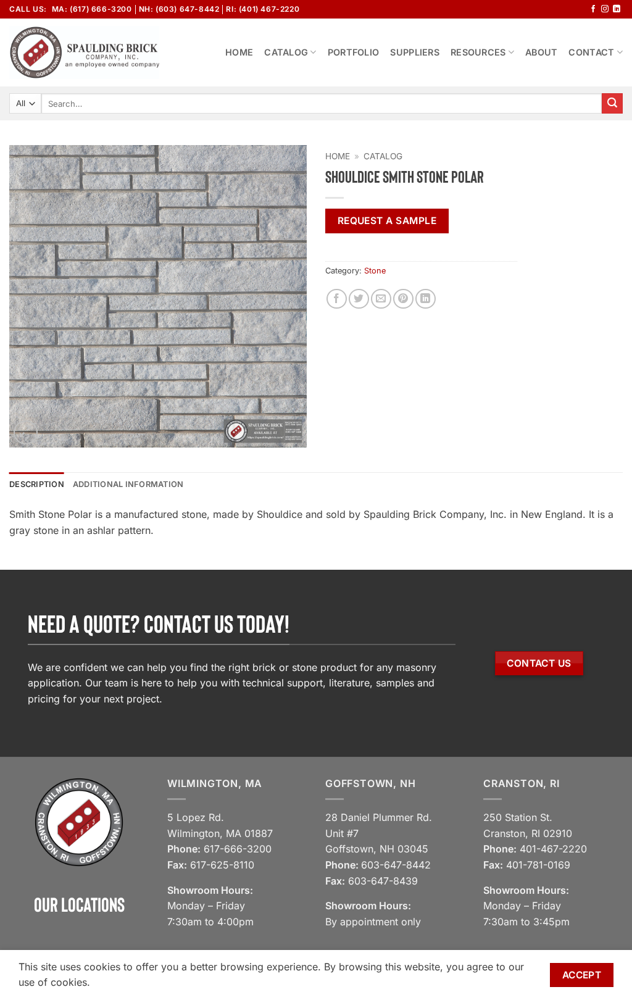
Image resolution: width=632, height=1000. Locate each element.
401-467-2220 (553, 849)
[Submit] (612, 103)
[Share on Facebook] (336, 299)
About (541, 52)
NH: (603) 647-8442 (179, 9)
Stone (375, 270)
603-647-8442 (396, 865)
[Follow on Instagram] (605, 9)
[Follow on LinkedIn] (616, 9)
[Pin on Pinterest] (403, 299)
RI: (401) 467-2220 (262, 9)
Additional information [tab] (128, 484)
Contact (591, 52)
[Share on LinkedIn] (425, 299)
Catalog (286, 52)
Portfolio (354, 52)
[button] (26, 432)
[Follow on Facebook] (593, 9)
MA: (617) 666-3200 (92, 9)
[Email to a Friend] (381, 299)
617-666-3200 (238, 849)
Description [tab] (36, 484)
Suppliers (414, 52)
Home (239, 52)
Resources (478, 52)
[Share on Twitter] (359, 299)
